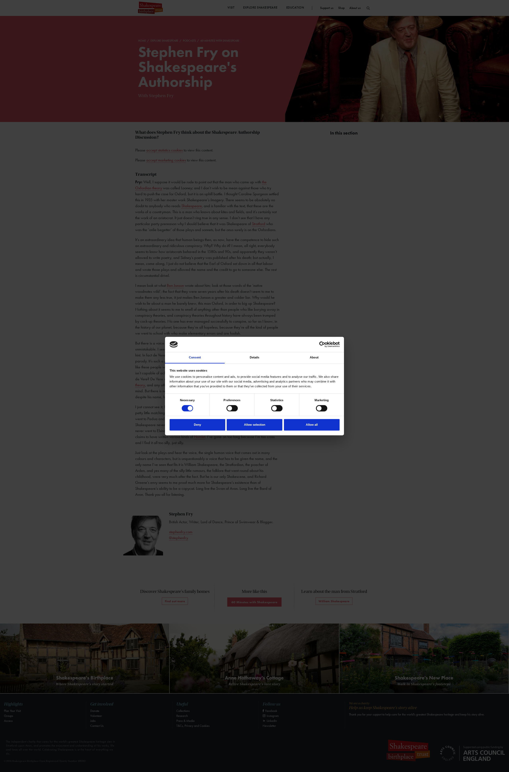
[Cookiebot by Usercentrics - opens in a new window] (322, 344)
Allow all (312, 425)
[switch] (232, 408)
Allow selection (254, 425)
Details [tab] (254, 357)
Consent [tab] (195, 357)
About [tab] (314, 357)
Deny (197, 425)
